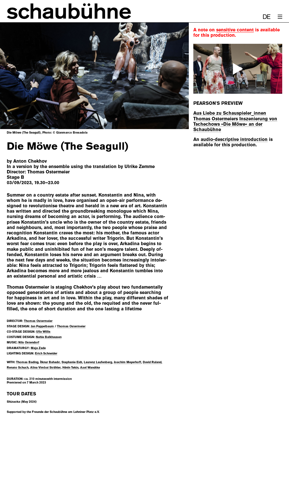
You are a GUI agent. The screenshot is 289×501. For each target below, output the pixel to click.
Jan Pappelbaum (42, 326)
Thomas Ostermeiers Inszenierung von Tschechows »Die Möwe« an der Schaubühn (235, 124)
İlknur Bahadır (50, 362)
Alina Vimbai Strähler (45, 367)
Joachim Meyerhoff (127, 362)
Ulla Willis (43, 332)
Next (171, 76)
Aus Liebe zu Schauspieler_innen (229, 113)
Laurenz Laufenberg (98, 362)
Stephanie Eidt (72, 362)
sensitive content (235, 30)
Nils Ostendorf (28, 342)
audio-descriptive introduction (234, 139)
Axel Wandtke (90, 367)
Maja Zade (38, 348)
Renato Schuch (18, 367)
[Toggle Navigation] (280, 16)
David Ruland (152, 362)
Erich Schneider (46, 353)
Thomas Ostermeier (38, 321)
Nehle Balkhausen (49, 337)
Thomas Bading (27, 362)
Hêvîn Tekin (70, 367)
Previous (18, 76)
